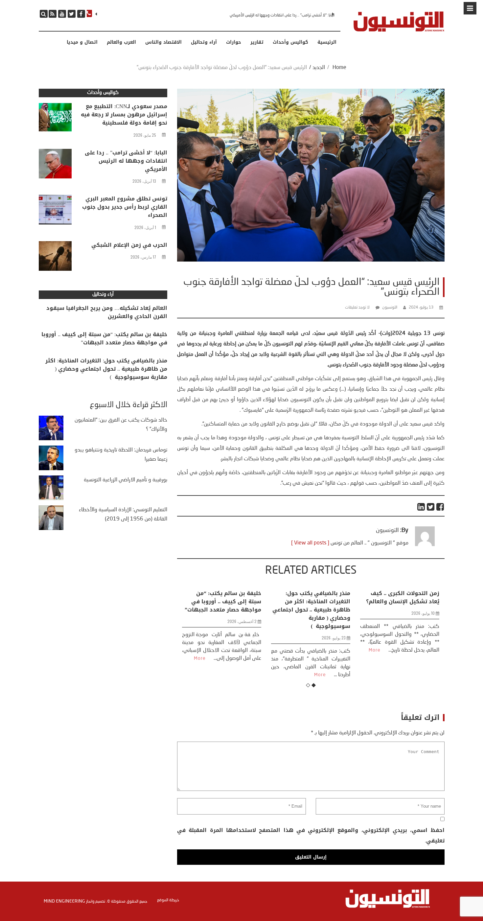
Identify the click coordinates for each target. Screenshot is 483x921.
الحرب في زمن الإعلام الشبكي (129, 245)
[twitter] (72, 14)
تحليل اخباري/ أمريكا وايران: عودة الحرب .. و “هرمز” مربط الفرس (402, 601)
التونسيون (389, 308)
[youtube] (62, 14)
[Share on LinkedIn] (421, 506)
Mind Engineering (64, 901)
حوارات (233, 42)
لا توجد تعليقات (357, 308)
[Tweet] (431, 506)
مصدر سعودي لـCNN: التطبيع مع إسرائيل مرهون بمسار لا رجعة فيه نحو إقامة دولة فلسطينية (124, 114)
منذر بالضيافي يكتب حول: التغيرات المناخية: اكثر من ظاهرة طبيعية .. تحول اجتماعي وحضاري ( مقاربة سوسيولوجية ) (222, 609)
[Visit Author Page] (425, 544)
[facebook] (81, 14)
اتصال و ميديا (82, 42)
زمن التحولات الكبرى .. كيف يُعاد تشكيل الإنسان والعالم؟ (313, 597)
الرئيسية (326, 42)
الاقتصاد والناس (163, 42)
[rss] (53, 14)
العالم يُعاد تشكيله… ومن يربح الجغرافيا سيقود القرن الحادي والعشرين (106, 312)
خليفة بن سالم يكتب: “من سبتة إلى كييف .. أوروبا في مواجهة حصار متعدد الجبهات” (104, 338)
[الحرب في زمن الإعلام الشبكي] (55, 257)
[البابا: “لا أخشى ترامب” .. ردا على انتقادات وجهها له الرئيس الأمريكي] (55, 165)
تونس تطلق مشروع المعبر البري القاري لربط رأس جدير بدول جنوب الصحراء (278, 15)
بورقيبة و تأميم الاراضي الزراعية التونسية (125, 480)
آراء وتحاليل (204, 42)
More (231, 675)
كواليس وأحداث (290, 42)
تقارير (257, 42)
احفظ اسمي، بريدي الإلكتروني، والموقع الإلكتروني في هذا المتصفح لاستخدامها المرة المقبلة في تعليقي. (310, 835)
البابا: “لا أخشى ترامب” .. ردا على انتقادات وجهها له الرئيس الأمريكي (126, 161)
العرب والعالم (121, 42)
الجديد (318, 67)
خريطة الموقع (168, 900)
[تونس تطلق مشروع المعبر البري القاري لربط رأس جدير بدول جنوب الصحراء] (55, 211)
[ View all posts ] (310, 543)
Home (339, 67)
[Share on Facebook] (440, 506)
